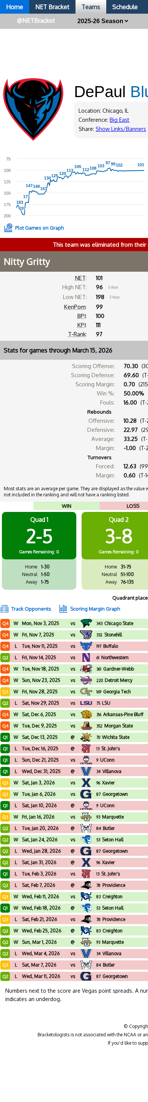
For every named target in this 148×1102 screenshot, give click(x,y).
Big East (119, 119)
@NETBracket (36, 20)
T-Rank (77, 334)
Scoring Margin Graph (95, 609)
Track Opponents (31, 609)
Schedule (125, 7)
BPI (81, 316)
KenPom (75, 306)
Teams (91, 7)
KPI (81, 325)
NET (80, 278)
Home (14, 7)
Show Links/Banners (121, 129)
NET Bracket (52, 7)
